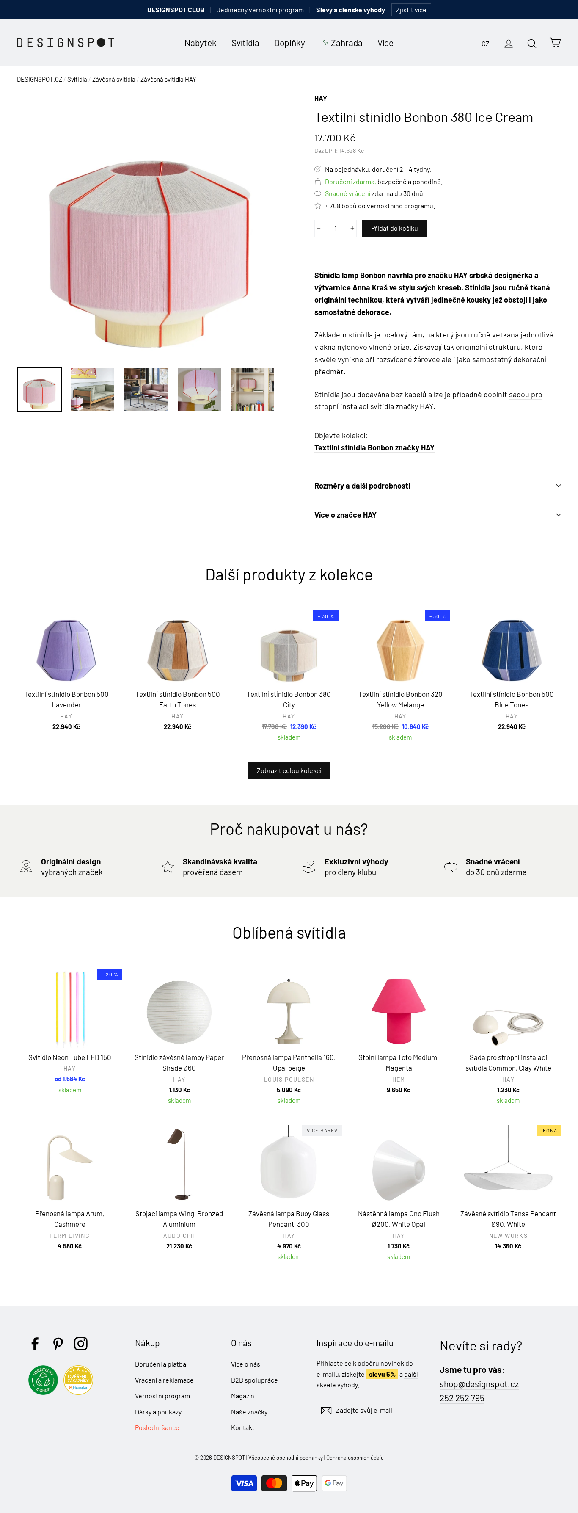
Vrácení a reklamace (164, 1380)
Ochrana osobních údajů (355, 1457)
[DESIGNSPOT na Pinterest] (58, 1343)
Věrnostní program (162, 1396)
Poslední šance (157, 1427)
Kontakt (243, 1427)
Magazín (242, 1396)
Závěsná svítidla (113, 79)
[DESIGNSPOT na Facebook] (35, 1343)
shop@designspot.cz (479, 1383)
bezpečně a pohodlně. (384, 181)
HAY (320, 98)
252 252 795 (462, 1397)
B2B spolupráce (254, 1380)
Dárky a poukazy (158, 1412)
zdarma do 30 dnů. (375, 193)
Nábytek (200, 42)
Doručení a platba (160, 1364)
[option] (150, 226)
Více (385, 42)
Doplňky (289, 42)
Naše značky (249, 1412)
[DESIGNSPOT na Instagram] (81, 1343)
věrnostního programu (400, 206)
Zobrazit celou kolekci (289, 770)
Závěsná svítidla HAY (168, 79)
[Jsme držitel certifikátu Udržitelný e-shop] (45, 1392)
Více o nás (245, 1364)
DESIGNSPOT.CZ (39, 79)
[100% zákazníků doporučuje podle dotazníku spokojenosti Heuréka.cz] (80, 1392)
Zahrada (347, 42)
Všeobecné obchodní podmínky (285, 1457)
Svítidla (245, 42)
